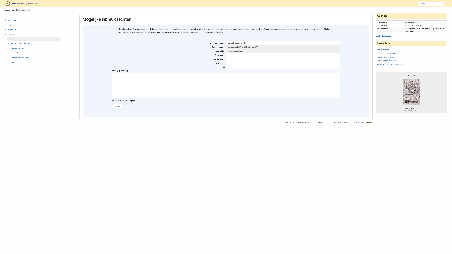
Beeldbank (11, 34)
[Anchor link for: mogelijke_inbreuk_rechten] (133, 19)
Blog (9, 25)
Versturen (117, 106)
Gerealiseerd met (359, 122)
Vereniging (12, 20)
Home (10, 15)
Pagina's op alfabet (17, 48)
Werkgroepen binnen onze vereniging (390, 64)
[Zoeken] (441, 4)
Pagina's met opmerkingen (20, 57)
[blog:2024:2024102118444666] (411, 92)
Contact (11, 62)
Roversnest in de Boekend (386, 57)
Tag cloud (14, 53)
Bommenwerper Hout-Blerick (387, 61)
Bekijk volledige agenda (384, 36)
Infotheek (11, 39)
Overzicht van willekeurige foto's (388, 53)
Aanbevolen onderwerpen (20, 43)
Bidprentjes (12, 29)
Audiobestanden (383, 50)
